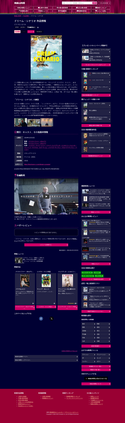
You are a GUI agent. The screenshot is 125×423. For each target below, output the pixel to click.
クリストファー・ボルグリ (37, 141)
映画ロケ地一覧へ (95, 369)
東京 (83, 324)
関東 (98, 324)
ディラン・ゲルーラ (61, 147)
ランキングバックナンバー (74, 398)
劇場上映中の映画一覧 (95, 125)
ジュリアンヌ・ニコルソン (60, 145)
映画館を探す (24, 11)
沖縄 (98, 341)
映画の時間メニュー (23, 7)
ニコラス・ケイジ (34, 145)
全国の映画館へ (95, 346)
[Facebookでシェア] (41, 319)
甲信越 (84, 334)
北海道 (84, 330)
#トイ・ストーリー (87, 276)
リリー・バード (46, 145)
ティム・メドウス (48, 147)
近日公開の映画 (82, 7)
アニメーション (101, 354)
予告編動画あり (31, 27)
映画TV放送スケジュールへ (95, 311)
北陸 (98, 334)
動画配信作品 (82, 11)
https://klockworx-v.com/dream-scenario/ (37, 164)
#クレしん (97, 272)
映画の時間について (95, 384)
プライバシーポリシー (71, 412)
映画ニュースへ (95, 212)
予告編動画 (63, 11)
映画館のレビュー (47, 398)
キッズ (99, 358)
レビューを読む (101, 11)
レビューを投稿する (45, 244)
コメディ (84, 361)
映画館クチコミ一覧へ (95, 366)
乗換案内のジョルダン (56, 412)
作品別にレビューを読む (25, 406)
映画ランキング (101, 7)
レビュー (30, 31)
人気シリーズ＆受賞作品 (25, 402)
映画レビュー (95, 264)
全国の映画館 (46, 396)
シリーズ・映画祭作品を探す (95, 279)
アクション (85, 354)
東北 (98, 330)
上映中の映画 (44, 7)
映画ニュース (44, 11)
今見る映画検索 (103, 3)
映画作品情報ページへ (21, 356)
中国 (83, 337)
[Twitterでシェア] (52, 319)
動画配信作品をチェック (96, 156)
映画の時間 (17, 16)
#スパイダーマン (86, 272)
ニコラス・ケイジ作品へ (46, 306)
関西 (83, 327)
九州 (83, 341)
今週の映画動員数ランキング (90, 95)
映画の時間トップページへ (22, 360)
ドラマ (17, 27)
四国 (98, 337)
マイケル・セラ (37, 147)
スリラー (23, 27)
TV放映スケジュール (97, 400)
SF (83, 358)
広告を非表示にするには (69, 351)
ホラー (99, 361)
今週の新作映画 (63, 7)
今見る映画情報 (95, 402)
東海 (98, 327)
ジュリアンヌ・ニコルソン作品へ (67, 307)
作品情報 (26, 16)
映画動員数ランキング (73, 396)
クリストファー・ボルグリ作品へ (24, 307)
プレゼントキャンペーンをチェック (95, 65)
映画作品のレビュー (24, 404)
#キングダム (98, 276)
